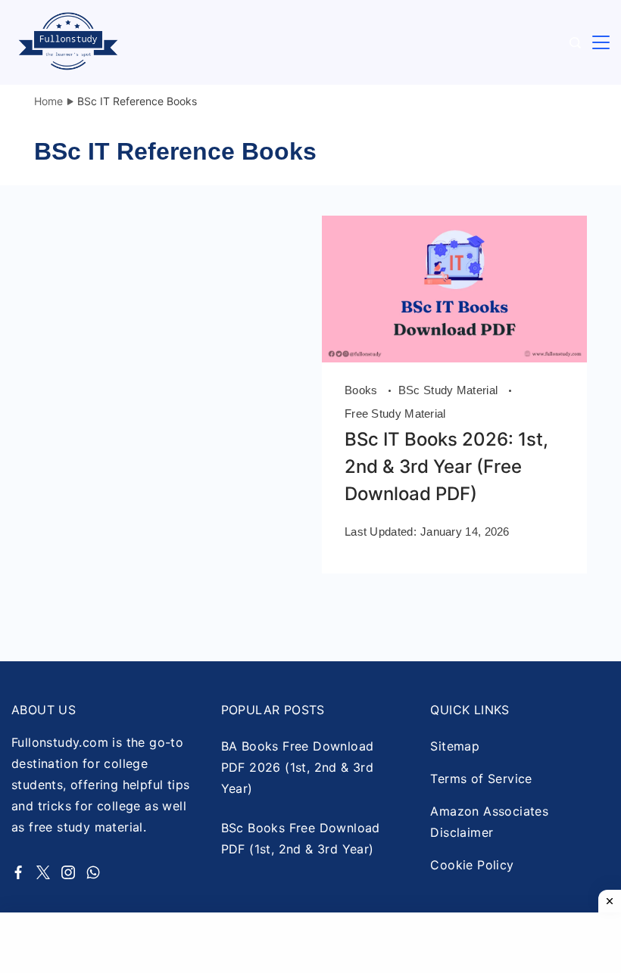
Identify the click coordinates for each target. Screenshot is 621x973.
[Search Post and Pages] (575, 42)
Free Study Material (395, 413)
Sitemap (454, 746)
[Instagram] (68, 872)
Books (363, 390)
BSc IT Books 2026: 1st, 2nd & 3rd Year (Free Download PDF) (446, 466)
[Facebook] (18, 872)
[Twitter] (43, 872)
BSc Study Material (449, 390)
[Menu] (601, 42)
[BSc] (454, 357)
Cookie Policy (471, 864)
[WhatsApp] (93, 872)
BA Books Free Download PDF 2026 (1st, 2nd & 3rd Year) (297, 767)
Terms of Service (481, 778)
